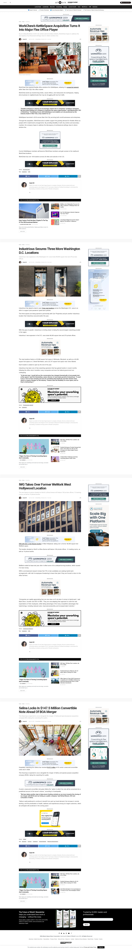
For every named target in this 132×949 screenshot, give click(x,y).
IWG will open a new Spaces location (30, 544)
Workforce (84, 6)
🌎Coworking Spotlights (56, 10)
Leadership (45, 6)
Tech (79, 6)
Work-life (52, 6)
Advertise (31, 939)
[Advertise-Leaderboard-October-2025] (50, 103)
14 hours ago (29, 460)
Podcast (96, 939)
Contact (72, 939)
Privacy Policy (53, 939)
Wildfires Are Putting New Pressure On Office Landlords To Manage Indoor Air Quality (69, 206)
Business (95, 6)
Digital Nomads (42, 841)
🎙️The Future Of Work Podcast (73, 10)
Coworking (59, 6)
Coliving (29, 841)
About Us (67, 939)
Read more (22, 231)
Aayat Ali (25, 39)
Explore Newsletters (126, 2)
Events (100, 939)
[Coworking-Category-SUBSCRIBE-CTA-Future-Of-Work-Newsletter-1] (50, 394)
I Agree (101, 947)
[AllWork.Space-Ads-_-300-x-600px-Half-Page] (98, 525)
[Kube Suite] (50, 83)
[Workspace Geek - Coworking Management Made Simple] (66, 18)
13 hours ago (35, 224)
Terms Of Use (61, 939)
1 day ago (63, 443)
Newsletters (46, 939)
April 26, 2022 (31, 39)
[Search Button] (10, 2)
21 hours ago (64, 215)
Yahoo (24, 839)
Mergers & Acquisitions (53, 841)
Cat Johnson (22, 460)
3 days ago (63, 223)
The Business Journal (28, 405)
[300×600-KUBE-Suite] (98, 290)
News (23, 21)
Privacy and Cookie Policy (90, 947)
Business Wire (26, 169)
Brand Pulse (90, 939)
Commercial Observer (28, 628)
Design (65, 6)
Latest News (38, 6)
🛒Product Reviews (43, 10)
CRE (90, 6)
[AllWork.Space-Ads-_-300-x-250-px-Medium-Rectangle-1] (98, 34)
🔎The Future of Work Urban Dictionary (93, 10)
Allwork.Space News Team (25, 224)
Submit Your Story (38, 939)
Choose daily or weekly (24, 919)
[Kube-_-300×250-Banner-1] (50, 818)
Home (20, 21)
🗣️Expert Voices (32, 10)
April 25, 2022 (31, 721)
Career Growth (72, 6)
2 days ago (63, 453)
